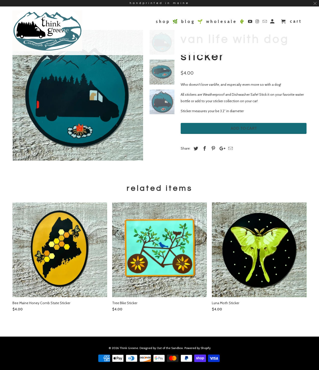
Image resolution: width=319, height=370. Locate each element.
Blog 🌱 (192, 21)
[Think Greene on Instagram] (258, 22)
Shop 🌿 (167, 21)
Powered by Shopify (197, 348)
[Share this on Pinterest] (213, 148)
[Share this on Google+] (221, 148)
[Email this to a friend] (230, 148)
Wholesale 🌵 (226, 21)
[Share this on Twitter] (195, 148)
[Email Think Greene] (265, 22)
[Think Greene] (47, 30)
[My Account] (272, 22)
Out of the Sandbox (170, 348)
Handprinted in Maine (159, 3)
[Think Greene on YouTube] (250, 22)
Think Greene (128, 348)
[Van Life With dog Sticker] (77, 95)
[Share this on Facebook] (204, 148)
